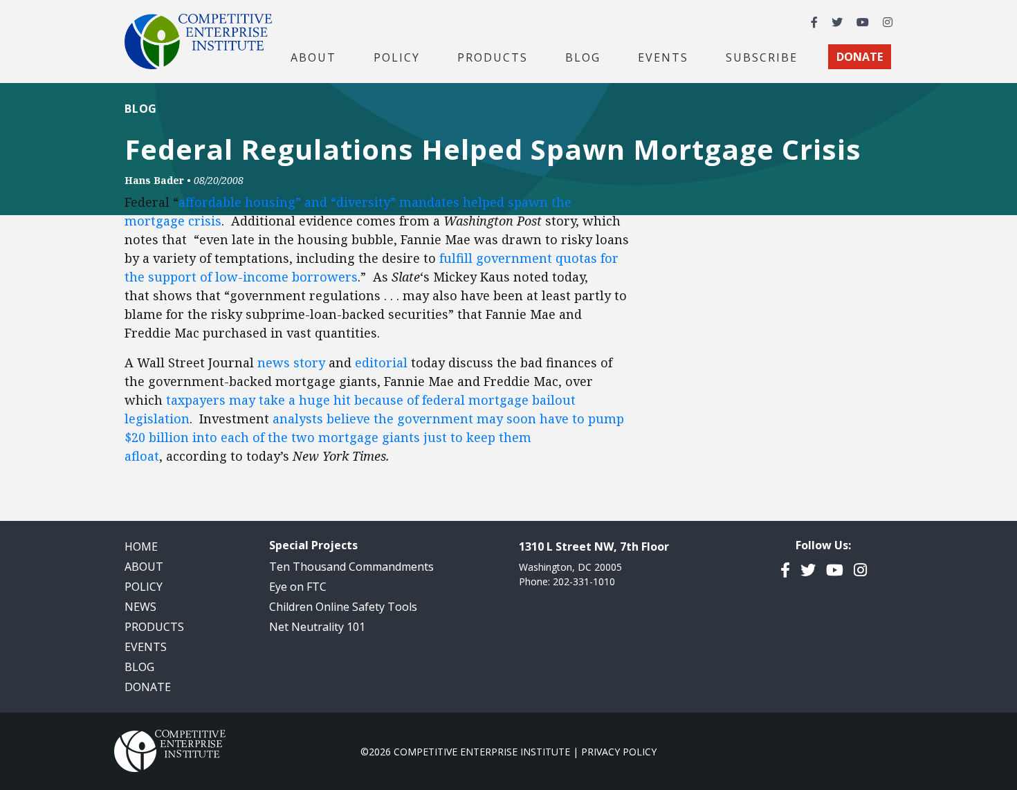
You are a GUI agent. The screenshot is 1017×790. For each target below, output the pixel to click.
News (140, 606)
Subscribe (762, 56)
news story (291, 362)
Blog (583, 56)
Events (663, 56)
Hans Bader (154, 180)
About (144, 566)
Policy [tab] (397, 56)
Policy (144, 586)
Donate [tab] (859, 56)
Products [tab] (492, 56)
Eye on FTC (298, 586)
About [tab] (313, 56)
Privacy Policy (619, 751)
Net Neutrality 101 (317, 626)
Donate (148, 687)
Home (141, 546)
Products (154, 626)
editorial (381, 362)
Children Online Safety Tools (343, 606)
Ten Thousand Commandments (351, 566)
